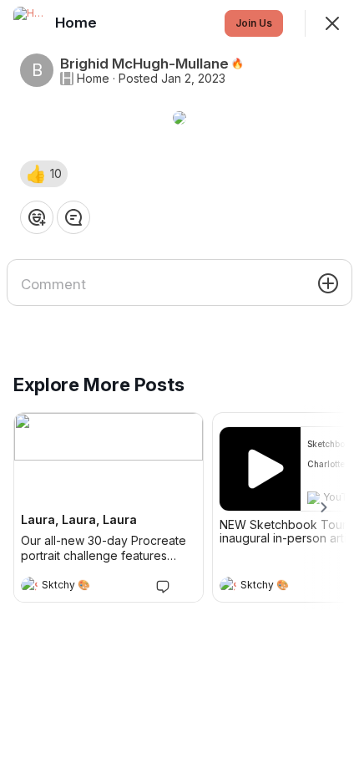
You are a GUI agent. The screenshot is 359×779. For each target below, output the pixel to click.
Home (93, 78)
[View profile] (29, 585)
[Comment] (73, 217)
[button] (44, 173)
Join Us (253, 23)
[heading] (92, 586)
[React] (37, 217)
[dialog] (179, 389)
